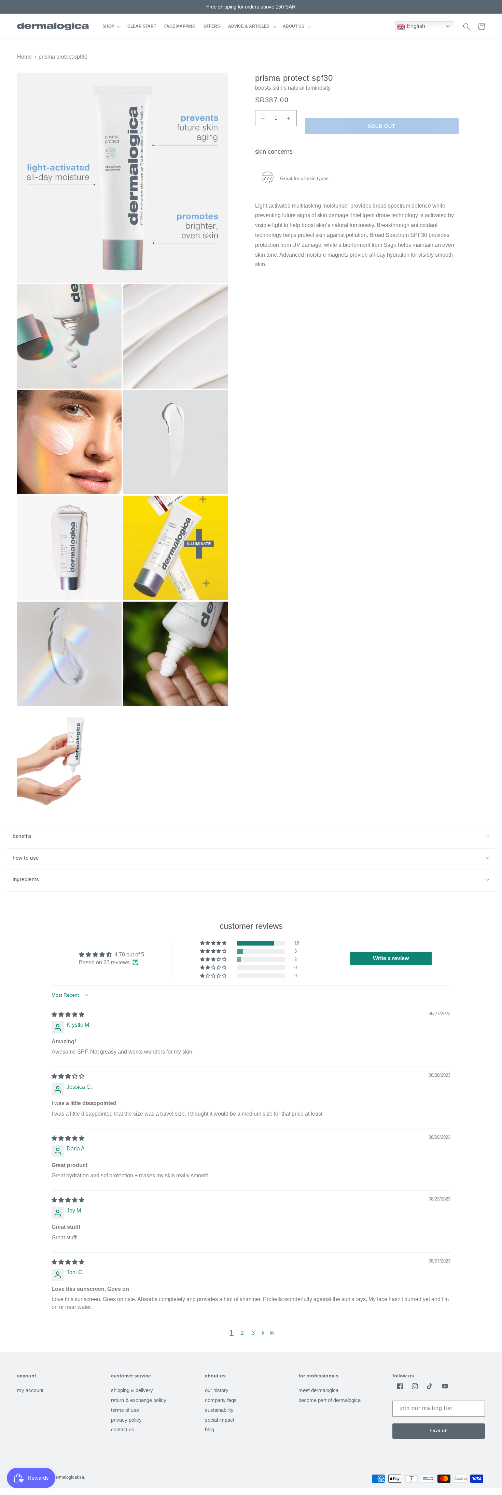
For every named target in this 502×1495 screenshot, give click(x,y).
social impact (219, 1420)
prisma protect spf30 (63, 57)
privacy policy (126, 1420)
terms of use (125, 1410)
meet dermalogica (318, 1390)
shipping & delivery (132, 1390)
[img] (68, 1014)
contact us (122, 1429)
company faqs (221, 1400)
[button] (110, 26)
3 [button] (253, 1333)
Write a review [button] (391, 958)
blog (209, 1429)
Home (24, 57)
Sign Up (439, 1431)
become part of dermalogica (329, 1400)
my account (30, 1390)
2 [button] (242, 1333)
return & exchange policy (138, 1400)
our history (216, 1390)
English (415, 26)
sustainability (219, 1410)
